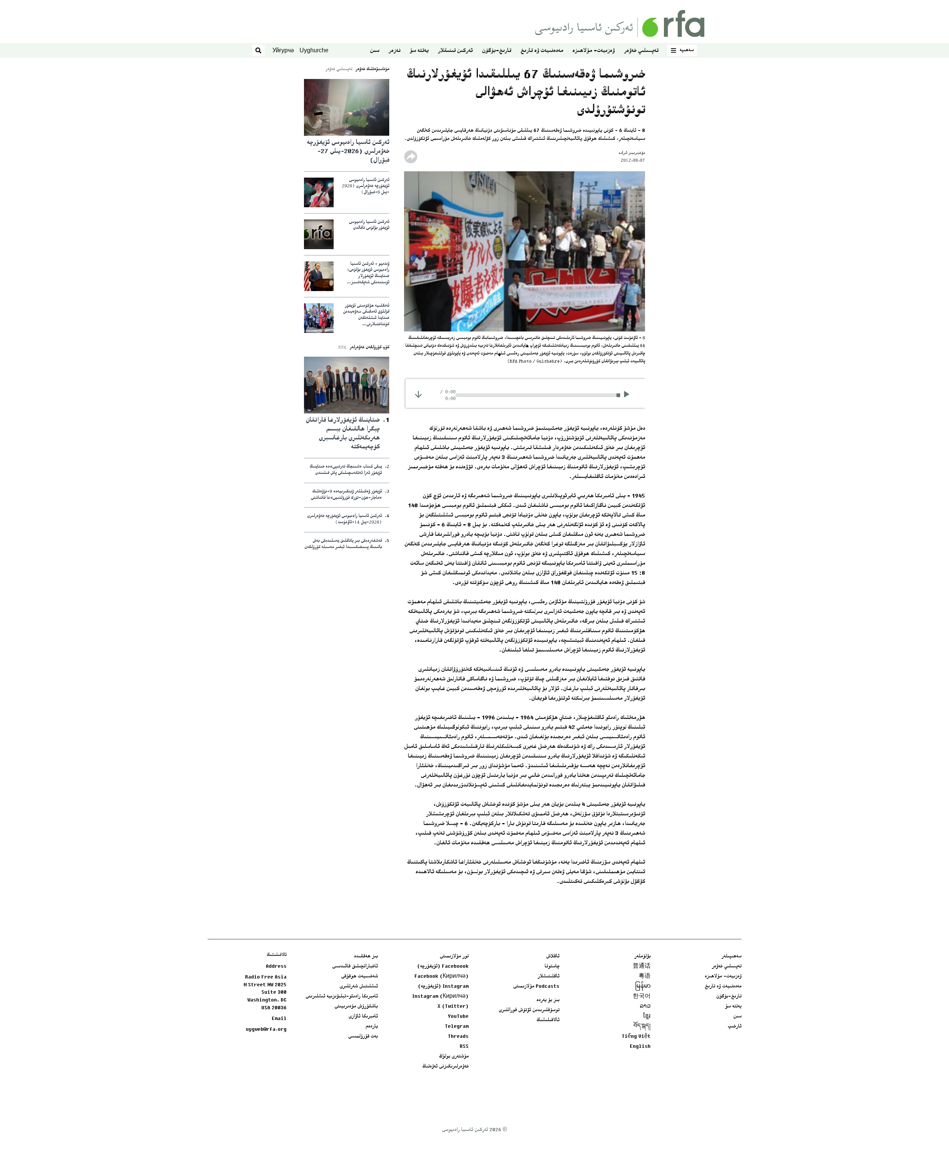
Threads (458, 1036)
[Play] (629, 395)
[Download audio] (418, 394)
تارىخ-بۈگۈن (496, 51)
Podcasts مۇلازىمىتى (536, 986)
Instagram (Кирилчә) (440, 996)
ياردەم (372, 1026)
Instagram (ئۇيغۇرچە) (443, 986)
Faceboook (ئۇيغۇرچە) (443, 966)
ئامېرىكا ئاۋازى (363, 1016)
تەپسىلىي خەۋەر (641, 51)
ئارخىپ (734, 1026)
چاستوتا (552, 966)
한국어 (642, 996)
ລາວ (645, 1006)
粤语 (645, 976)
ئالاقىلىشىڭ (547, 1020)
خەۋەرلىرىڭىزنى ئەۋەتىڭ (445, 1066)
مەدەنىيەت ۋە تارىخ (541, 51)
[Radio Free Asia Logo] (619, 23)
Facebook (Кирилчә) (441, 976)
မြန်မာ (643, 986)
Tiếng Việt (636, 1036)
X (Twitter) (453, 1006)
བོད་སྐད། (642, 1026)
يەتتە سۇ (419, 51)
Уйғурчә (283, 50)
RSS (464, 1046)
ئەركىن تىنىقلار (455, 51)
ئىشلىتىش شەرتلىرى (359, 986)
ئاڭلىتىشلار (548, 976)
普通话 (642, 966)
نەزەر (394, 51)
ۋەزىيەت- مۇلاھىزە (593, 51)
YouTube (458, 1016)
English (640, 1046)
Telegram (457, 1026)
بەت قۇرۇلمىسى (363, 1036)
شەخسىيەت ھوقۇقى (359, 976)
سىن (374, 51)
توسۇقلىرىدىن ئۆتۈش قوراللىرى (529, 1010)
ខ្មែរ (647, 1016)
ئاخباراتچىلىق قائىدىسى (355, 966)
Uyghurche (314, 50)
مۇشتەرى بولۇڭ (454, 1056)
